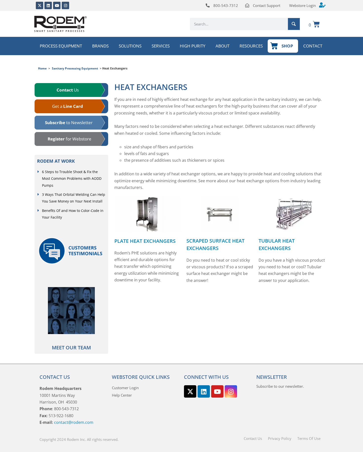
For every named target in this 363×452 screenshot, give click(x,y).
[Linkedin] (48, 5)
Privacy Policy (279, 438)
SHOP (287, 46)
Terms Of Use (309, 438)
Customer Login (125, 387)
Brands (100, 46)
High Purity (192, 46)
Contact (312, 46)
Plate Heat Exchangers (145, 241)
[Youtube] (56, 5)
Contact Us (253, 438)
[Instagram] (65, 5)
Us (68, 90)
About (222, 46)
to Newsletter (69, 122)
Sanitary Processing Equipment (75, 68)
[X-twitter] (39, 5)
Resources (251, 46)
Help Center (122, 395)
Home (42, 68)
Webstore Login (302, 5)
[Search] (294, 24)
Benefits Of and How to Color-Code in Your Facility (72, 214)
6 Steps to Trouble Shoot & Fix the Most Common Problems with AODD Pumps (71, 178)
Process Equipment (61, 46)
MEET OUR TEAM (71, 347)
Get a (67, 106)
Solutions (130, 46)
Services (161, 46)
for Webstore (69, 139)
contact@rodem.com (73, 422)
